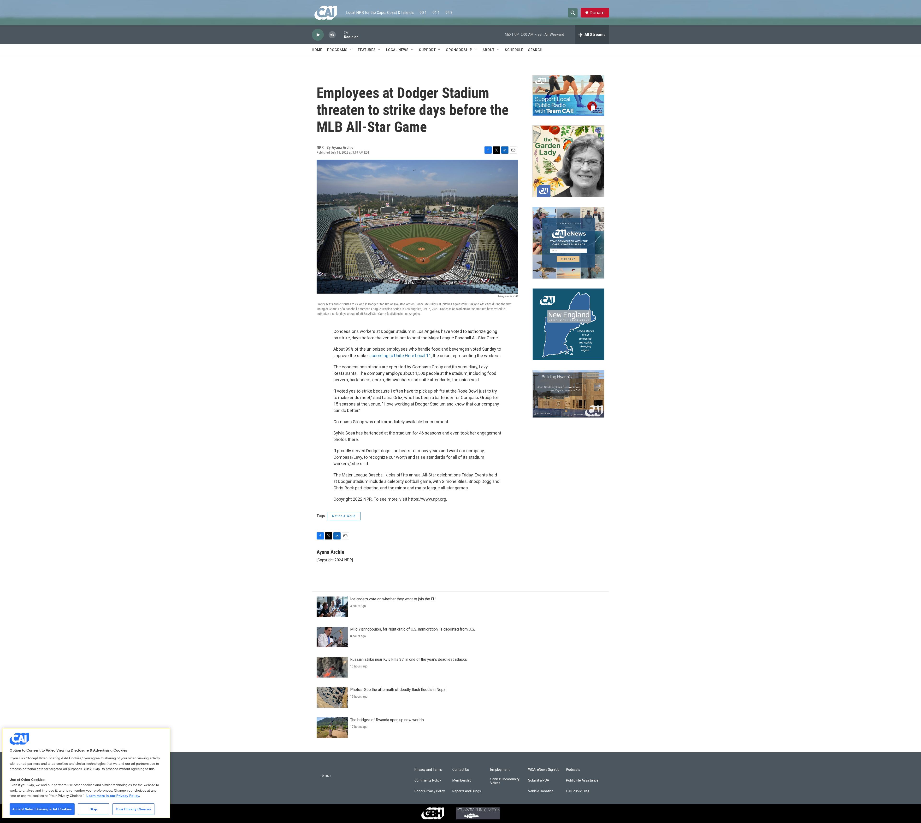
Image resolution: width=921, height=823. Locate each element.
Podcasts (573, 769)
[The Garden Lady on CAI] (568, 161)
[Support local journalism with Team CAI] (568, 95)
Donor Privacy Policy (429, 791)
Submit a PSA (538, 780)
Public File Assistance (582, 780)
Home (317, 50)
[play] (318, 35)
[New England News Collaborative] (568, 324)
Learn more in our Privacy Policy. (113, 796)
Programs (337, 50)
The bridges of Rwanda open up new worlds (387, 720)
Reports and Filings (466, 791)
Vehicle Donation (541, 791)
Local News (397, 50)
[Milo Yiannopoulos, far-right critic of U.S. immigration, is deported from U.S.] (332, 637)
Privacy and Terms (428, 769)
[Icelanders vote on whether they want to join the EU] (332, 607)
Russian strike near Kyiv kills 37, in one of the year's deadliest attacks (408, 659)
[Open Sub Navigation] (351, 50)
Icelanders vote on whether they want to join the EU (393, 599)
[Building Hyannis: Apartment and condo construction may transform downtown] (568, 394)
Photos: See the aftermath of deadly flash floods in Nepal (398, 689)
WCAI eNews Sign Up (544, 769)
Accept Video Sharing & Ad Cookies (42, 809)
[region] (86, 773)
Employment (500, 769)
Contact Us (460, 769)
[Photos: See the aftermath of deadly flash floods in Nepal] (332, 697)
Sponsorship (459, 50)
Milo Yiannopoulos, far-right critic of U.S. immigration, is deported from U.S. (412, 629)
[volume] (332, 34)
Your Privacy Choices (133, 809)
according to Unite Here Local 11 (400, 355)
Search (535, 50)
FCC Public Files (577, 791)
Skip (93, 809)
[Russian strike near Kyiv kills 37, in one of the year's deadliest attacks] (332, 667)
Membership (462, 780)
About (489, 50)
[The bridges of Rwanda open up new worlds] (332, 727)
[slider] (340, 34)
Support (427, 50)
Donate (597, 12)
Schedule (514, 50)
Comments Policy (427, 780)
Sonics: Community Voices (505, 781)
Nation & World (343, 516)
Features (367, 50)
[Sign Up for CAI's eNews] (568, 242)
